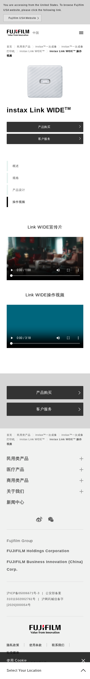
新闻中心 (15, 502)
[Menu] (81, 32)
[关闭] (83, 660)
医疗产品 (15, 469)
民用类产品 (24, 46)
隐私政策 (13, 645)
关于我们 (15, 491)
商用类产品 (18, 480)
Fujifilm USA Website (22, 18)
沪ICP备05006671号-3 (23, 593)
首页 (9, 46)
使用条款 (35, 645)
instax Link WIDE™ (32, 51)
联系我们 (58, 645)
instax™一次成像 (46, 46)
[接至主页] (18, 32)
